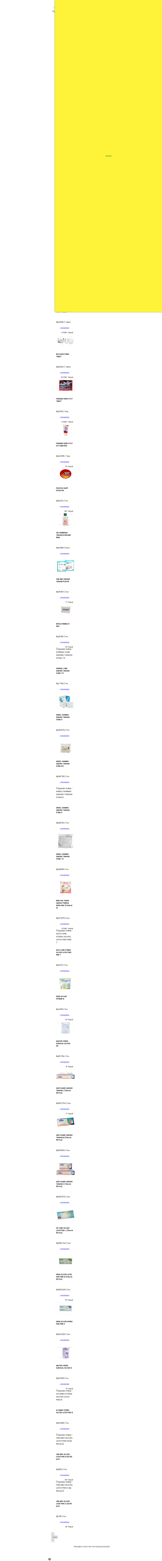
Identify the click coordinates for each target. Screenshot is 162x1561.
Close (54, 1537)
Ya (102, 1551)
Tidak (106, 1551)
